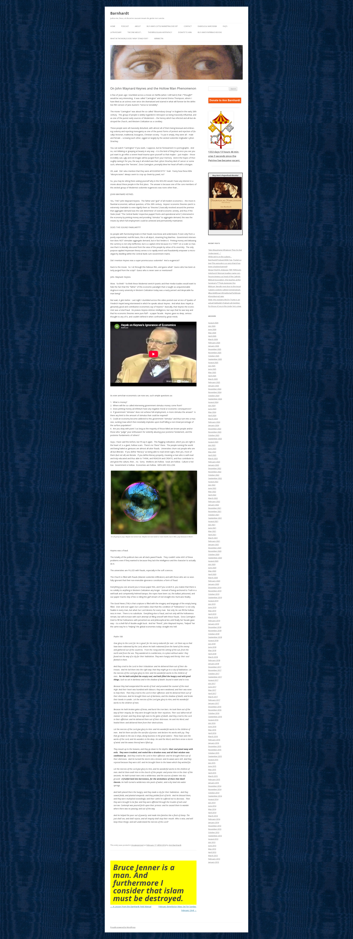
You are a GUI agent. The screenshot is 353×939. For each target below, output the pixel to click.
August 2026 (213, 323)
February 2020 (214, 581)
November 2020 (214, 551)
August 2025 (213, 362)
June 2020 (212, 567)
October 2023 (213, 435)
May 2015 (212, 769)
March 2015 (213, 776)
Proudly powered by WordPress (122, 927)
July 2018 (211, 644)
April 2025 (212, 375)
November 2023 (214, 432)
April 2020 (212, 574)
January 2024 (213, 425)
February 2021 (214, 541)
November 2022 (214, 471)
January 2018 (213, 663)
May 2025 (212, 372)
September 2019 (215, 597)
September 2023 (215, 438)
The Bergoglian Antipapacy (160, 32)
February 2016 (214, 740)
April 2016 (212, 733)
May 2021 (212, 531)
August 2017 (213, 680)
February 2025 (214, 382)
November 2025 (214, 352)
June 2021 (212, 528)
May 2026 (212, 332)
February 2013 (214, 859)
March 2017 (213, 696)
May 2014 (212, 809)
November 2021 (214, 511)
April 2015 (212, 773)
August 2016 (213, 720)
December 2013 (214, 826)
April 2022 (212, 495)
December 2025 (214, 349)
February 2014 (214, 819)
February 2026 (214, 342)
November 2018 (214, 630)
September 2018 (215, 637)
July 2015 (211, 763)
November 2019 (214, 591)
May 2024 (212, 412)
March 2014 (213, 816)
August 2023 (213, 442)
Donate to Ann (185, 32)
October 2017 (213, 673)
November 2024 (214, 392)
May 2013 (212, 849)
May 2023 (212, 452)
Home (112, 26)
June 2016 (212, 726)
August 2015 (213, 759)
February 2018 (214, 660)
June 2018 (212, 647)
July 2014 (211, 802)
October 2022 (213, 475)
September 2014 (215, 796)
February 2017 (214, 700)
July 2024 (211, 405)
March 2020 (213, 577)
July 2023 (211, 445)
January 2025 (213, 385)
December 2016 (214, 706)
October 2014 (213, 792)
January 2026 (213, 346)
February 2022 (214, 501)
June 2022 (212, 488)
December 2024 (214, 389)
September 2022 (215, 478)
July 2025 (211, 366)
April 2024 (212, 415)
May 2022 (212, 491)
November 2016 (214, 710)
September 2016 (215, 716)
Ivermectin (158, 38)
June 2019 (212, 607)
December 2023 (214, 428)
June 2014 (212, 806)
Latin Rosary (115, 32)
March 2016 (213, 736)
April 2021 (212, 534)
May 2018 (212, 650)
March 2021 (213, 538)
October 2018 (213, 634)
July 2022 (211, 485)
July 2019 (211, 604)
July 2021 (211, 524)
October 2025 (213, 356)
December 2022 (214, 468)
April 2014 (212, 812)
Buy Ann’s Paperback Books (210, 32)
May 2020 (212, 571)
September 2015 (215, 756)
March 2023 (213, 458)
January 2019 (213, 624)
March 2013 (213, 855)
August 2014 (213, 799)
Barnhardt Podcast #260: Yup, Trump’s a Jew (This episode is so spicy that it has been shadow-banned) (224, 263)
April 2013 (212, 852)
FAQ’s (225, 26)
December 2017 (214, 667)
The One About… (135, 32)
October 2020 (213, 554)
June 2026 (212, 329)
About (138, 26)
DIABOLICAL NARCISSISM (207, 26)
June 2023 (212, 448)
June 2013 (212, 845)
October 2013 (213, 832)
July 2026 (211, 326)
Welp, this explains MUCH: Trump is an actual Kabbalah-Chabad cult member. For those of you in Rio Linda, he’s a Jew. (224, 302)
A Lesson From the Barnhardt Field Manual (130, 906)
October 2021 (213, 514)
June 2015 (212, 766)
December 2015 (214, 746)
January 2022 (213, 505)
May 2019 (212, 610)
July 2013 (211, 842)
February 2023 (214, 462)
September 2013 (215, 835)
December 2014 (214, 786)
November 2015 (214, 749)
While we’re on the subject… (220, 256)
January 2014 (213, 822)
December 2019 (214, 587)
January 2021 (213, 544)
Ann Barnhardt (175, 845)
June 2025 (212, 369)
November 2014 (214, 789)
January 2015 (213, 783)
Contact (188, 26)
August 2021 (213, 521)
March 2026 (213, 339)
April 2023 (212, 455)
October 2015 (213, 753)
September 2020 (215, 558)
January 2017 (213, 703)
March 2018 (213, 657)
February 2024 (214, 422)
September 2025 (215, 359)
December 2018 (214, 627)
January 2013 (213, 862)
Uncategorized (137, 845)
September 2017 (215, 677)
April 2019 (212, 614)
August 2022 (213, 481)
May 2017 (212, 690)
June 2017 (212, 687)
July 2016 (211, 723)
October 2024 (213, 395)
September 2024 (215, 399)
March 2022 (213, 498)
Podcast (125, 26)
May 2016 (212, 730)
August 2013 (213, 839)
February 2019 (214, 620)
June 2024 (212, 409)
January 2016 (213, 743)
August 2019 (213, 601)
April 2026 (212, 336)
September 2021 (215, 518)
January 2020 (213, 584)
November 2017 (214, 670)
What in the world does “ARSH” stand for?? (129, 38)
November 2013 (214, 829)
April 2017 (212, 693)
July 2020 (211, 564)
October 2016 (213, 713)
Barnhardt (119, 13)
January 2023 (213, 465)
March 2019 (213, 617)
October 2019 (213, 594)
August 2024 (213, 402)
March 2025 (213, 379)
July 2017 (211, 683)
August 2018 (213, 640)
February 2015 (214, 779)
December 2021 (214, 508)
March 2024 (213, 419)
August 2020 (213, 561)
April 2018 (212, 653)
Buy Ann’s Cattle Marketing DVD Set (162, 26)
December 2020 (214, 548)
